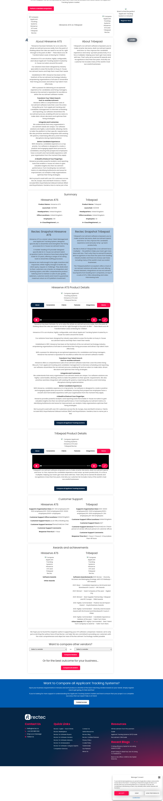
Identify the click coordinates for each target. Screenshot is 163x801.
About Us (85, 751)
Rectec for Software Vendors (63, 737)
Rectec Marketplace (60, 731)
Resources (90, 40)
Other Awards (49, 581)
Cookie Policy (136, 797)
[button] (159, 777)
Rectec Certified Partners (90, 737)
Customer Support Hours (40, 521)
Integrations (90, 305)
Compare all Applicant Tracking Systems (71, 423)
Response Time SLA (46, 531)
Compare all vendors (70, 668)
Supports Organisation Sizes (40, 509)
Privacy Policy (86, 740)
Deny (137, 793)
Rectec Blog (86, 734)
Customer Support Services (41, 524)
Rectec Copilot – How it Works (63, 729)
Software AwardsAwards (83, 577)
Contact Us (86, 729)
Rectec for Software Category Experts (66, 746)
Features (77, 305)
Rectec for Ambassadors (62, 743)
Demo (103, 305)
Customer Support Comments (49, 528)
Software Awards (49, 577)
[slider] (63, 320)
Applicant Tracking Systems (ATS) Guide (124, 734)
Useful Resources (88, 731)
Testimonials (86, 746)
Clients (64, 305)
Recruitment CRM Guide (119, 737)
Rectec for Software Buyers (63, 734)
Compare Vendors (70, 654)
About (37, 305)
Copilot (62, 40)
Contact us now (81, 702)
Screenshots (50, 305)
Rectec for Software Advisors (63, 740)
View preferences (152, 793)
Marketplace (77, 40)
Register (119, 40)
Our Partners (107, 40)
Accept (121, 793)
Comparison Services (61, 748)
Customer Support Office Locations (43, 517)
